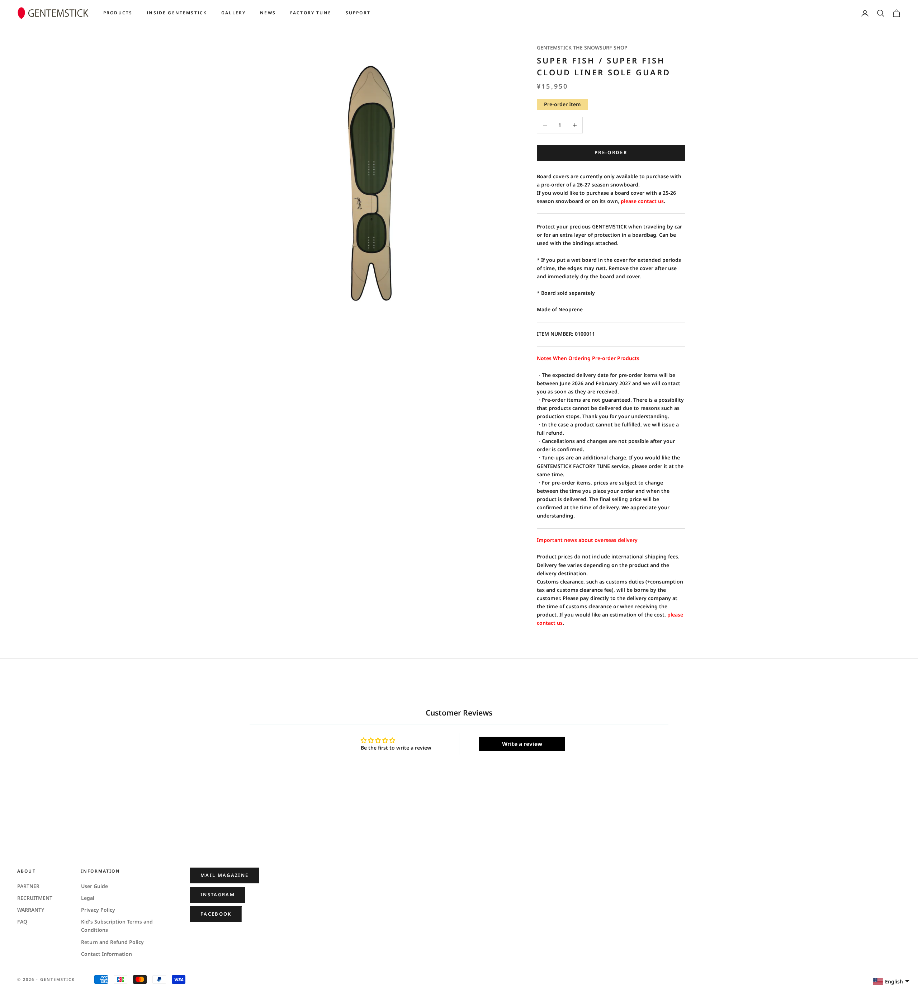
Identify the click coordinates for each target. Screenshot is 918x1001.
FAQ (22, 921)
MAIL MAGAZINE (224, 875)
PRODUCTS (117, 13)
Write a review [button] (522, 744)
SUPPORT (358, 13)
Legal (87, 897)
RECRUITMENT (34, 897)
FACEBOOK (216, 914)
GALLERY (233, 13)
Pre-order (611, 152)
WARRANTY (30, 909)
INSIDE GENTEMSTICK (177, 13)
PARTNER (28, 886)
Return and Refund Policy (112, 942)
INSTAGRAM (217, 894)
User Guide (94, 886)
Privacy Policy (98, 909)
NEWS (268, 13)
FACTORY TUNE (310, 13)
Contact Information (106, 953)
